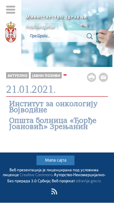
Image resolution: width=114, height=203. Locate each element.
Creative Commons (36, 175)
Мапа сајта (55, 160)
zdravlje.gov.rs (88, 181)
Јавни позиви (46, 76)
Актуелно (17, 76)
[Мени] (10, 9)
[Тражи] (89, 36)
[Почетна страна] (10, 32)
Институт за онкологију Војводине (53, 107)
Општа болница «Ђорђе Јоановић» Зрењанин (52, 124)
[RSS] (54, 191)
